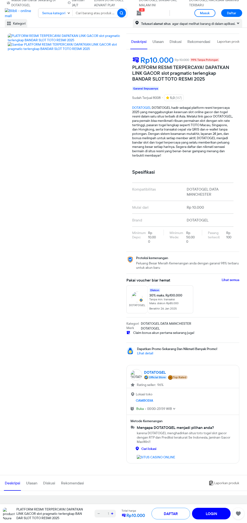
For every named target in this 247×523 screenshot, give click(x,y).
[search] (121, 13)
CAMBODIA (144, 400)
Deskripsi (139, 41)
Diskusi (176, 41)
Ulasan (158, 41)
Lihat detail (145, 353)
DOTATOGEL (141, 107)
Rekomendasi (198, 41)
